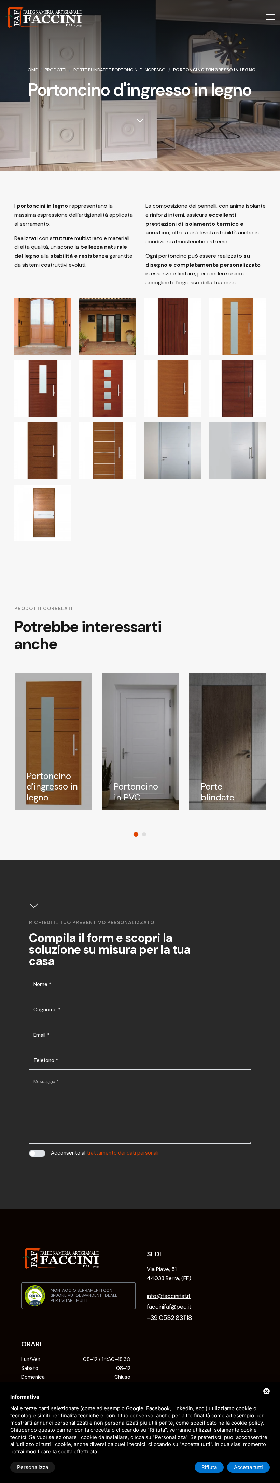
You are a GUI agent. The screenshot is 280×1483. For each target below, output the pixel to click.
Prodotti (55, 70)
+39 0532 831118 (169, 1317)
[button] (136, 834)
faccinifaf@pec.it (169, 1306)
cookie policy (247, 1422)
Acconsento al (104, 1152)
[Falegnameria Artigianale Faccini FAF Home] (43, 17)
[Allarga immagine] (42, 326)
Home (31, 70)
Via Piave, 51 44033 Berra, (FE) (169, 1274)
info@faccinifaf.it (169, 1296)
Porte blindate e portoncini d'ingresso (119, 70)
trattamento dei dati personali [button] (122, 1152)
